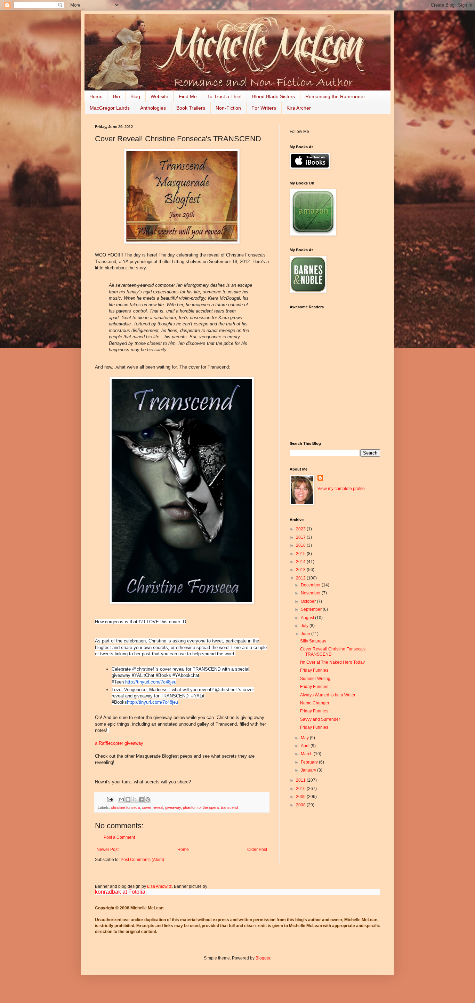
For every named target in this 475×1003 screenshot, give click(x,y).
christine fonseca (125, 807)
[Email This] (121, 799)
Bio (116, 96)
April (306, 745)
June (306, 633)
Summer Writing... (316, 678)
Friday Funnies (314, 670)
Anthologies (153, 108)
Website (159, 96)
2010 (301, 788)
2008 (301, 805)
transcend (229, 807)
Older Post (257, 849)
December (311, 585)
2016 (301, 545)
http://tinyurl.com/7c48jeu (150, 682)
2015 (301, 553)
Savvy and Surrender (320, 719)
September (312, 609)
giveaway (173, 807)
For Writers (263, 108)
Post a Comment (119, 837)
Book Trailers (190, 108)
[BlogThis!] (127, 799)
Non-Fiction (228, 108)
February (310, 762)
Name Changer (314, 703)
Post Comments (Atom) (142, 859)
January (309, 770)
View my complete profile (341, 488)
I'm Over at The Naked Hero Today (332, 662)
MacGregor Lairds (110, 108)
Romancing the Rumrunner (335, 96)
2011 (301, 780)
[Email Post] (109, 799)
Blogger (263, 958)
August (308, 617)
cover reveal (152, 807)
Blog (135, 96)
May (305, 737)
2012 (301, 578)
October (309, 601)
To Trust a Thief (224, 96)
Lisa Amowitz (159, 886)
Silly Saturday (313, 641)
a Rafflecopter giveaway (119, 743)
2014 (301, 561)
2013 (301, 569)
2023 (301, 529)
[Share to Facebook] (141, 799)
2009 (301, 796)
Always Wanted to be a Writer (327, 695)
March (307, 753)
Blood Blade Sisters (273, 96)
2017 (301, 537)
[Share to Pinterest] (147, 799)
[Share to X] (134, 799)
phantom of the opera (201, 807)
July (305, 625)
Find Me (188, 96)
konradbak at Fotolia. (121, 892)
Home (96, 96)
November (311, 593)
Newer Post (108, 849)
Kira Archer (299, 108)
